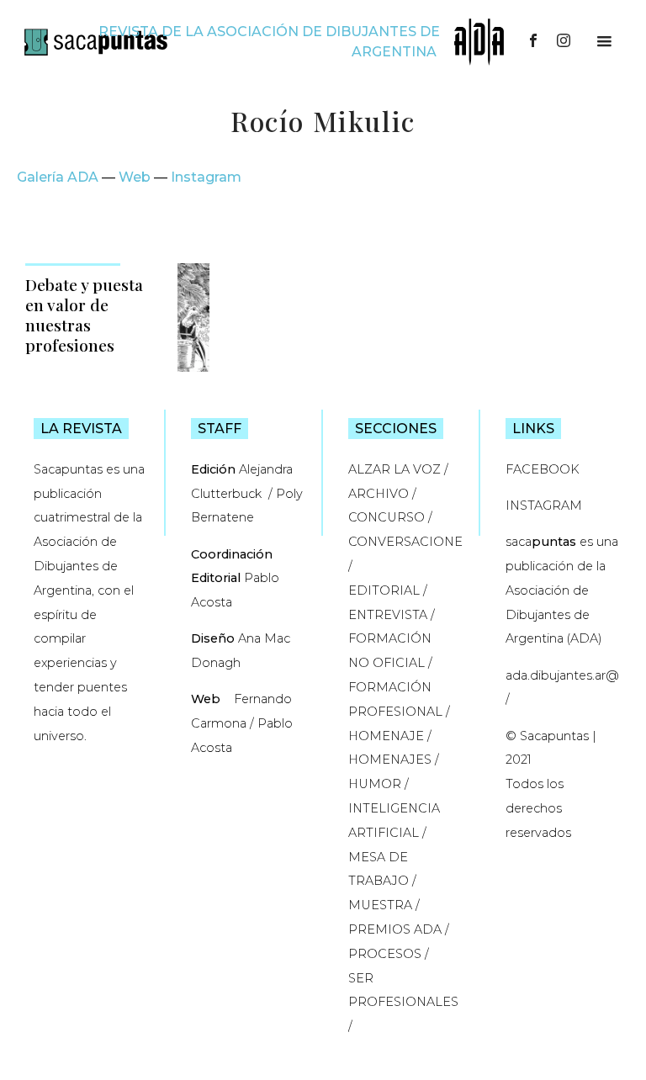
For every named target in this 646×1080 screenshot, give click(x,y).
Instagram (206, 177)
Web (135, 177)
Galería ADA (57, 177)
